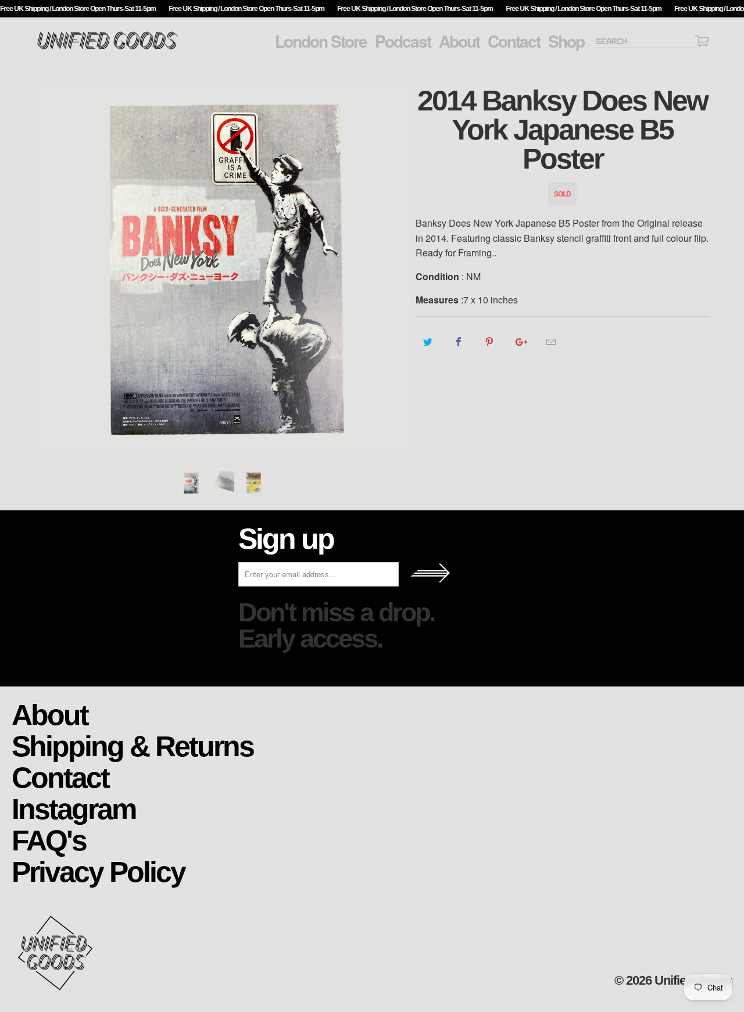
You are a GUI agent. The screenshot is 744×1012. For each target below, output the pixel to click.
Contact (514, 41)
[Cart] (702, 43)
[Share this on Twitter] (428, 341)
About (459, 41)
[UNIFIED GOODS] (107, 48)
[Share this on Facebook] (458, 341)
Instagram (73, 808)
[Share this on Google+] (520, 341)
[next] (395, 268)
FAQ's (49, 839)
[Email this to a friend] (551, 341)
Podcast (403, 41)
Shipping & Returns (132, 745)
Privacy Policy (98, 871)
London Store (321, 41)
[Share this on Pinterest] (489, 341)
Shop (566, 41)
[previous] (55, 268)
